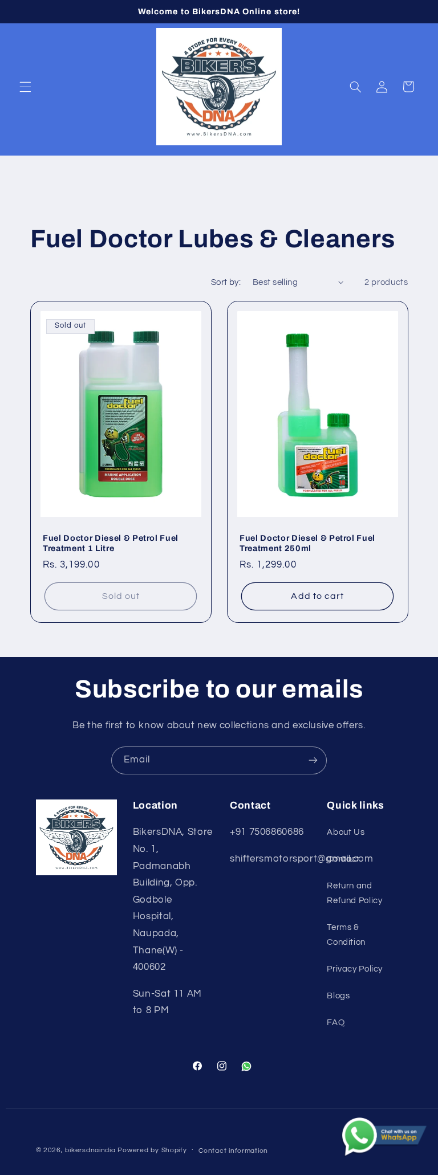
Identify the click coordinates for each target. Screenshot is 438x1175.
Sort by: (226, 282)
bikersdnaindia (90, 1150)
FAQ (335, 1022)
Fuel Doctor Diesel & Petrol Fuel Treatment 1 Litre (111, 543)
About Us (345, 832)
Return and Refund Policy (354, 893)
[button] (25, 87)
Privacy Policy (355, 969)
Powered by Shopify (151, 1150)
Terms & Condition (346, 934)
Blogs (338, 996)
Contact (343, 859)
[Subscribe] (313, 760)
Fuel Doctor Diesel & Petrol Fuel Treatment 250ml (307, 543)
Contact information (233, 1151)
